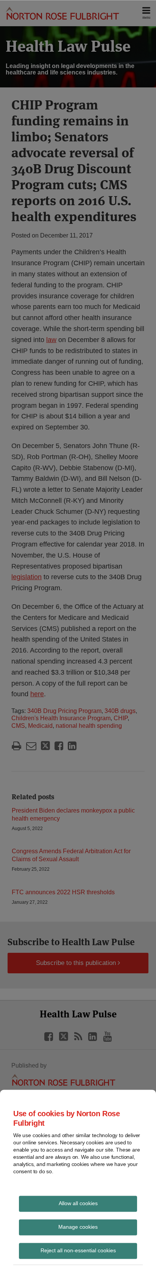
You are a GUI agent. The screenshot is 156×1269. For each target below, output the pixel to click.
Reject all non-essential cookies (78, 1250)
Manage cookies (78, 1226)
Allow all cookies (78, 1203)
